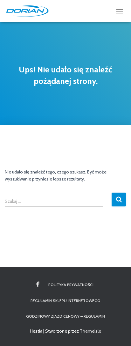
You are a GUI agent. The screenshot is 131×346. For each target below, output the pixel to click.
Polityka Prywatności (70, 284)
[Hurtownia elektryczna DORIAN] (30, 11)
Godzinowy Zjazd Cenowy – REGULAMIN (65, 316)
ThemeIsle (90, 331)
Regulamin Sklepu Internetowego (65, 300)
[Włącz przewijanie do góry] (118, 333)
